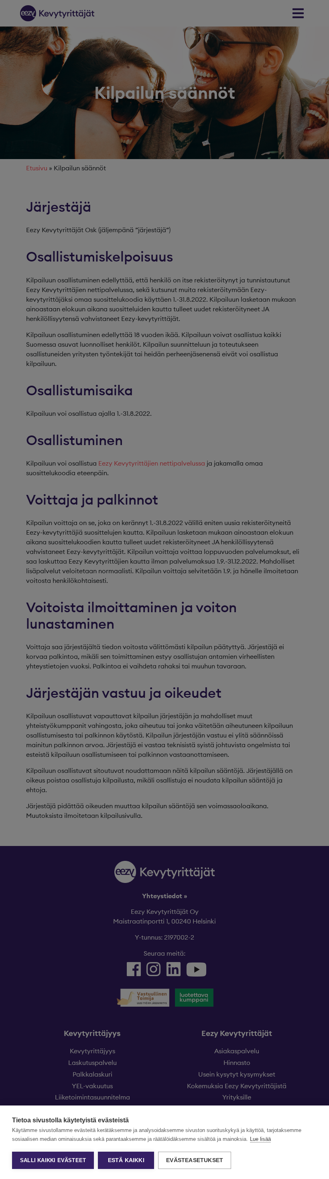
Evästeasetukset (194, 1160)
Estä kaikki (126, 1160)
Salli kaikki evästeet (53, 1160)
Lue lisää (260, 1139)
